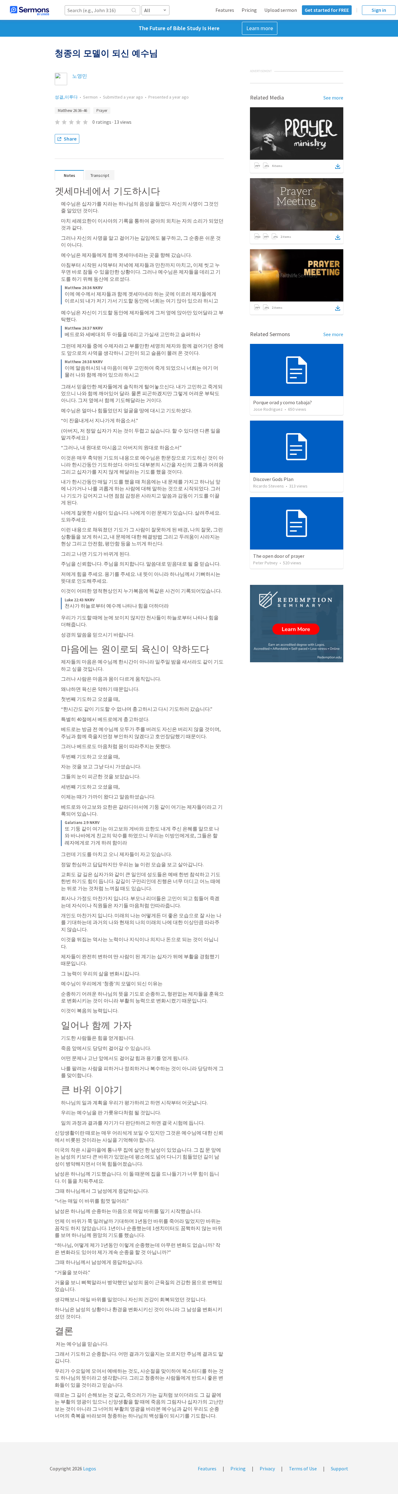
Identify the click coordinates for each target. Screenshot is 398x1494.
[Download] (337, 166)
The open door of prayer (278, 556)
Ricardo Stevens (268, 486)
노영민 (79, 76)
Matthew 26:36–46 (72, 110)
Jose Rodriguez (268, 409)
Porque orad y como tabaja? (282, 402)
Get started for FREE (327, 10)
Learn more (259, 28)
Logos (89, 1468)
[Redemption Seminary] (296, 623)
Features (224, 10)
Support (339, 1468)
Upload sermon (280, 10)
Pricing (249, 10)
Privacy (267, 1468)
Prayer (101, 110)
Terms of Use (303, 1468)
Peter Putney (265, 563)
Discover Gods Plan (273, 479)
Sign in (379, 10)
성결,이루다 (66, 97)
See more (333, 98)
